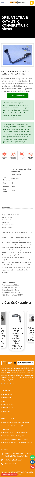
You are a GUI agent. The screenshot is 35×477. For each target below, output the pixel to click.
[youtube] (13, 384)
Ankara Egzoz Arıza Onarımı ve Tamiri (15, 439)
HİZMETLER (7, 398)
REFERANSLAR (8, 408)
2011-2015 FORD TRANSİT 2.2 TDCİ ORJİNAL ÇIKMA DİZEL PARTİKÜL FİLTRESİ (9, 339)
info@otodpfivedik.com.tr (13, 460)
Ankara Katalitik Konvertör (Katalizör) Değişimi (15, 427)
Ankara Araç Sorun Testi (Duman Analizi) (16, 432)
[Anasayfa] (17, 2)
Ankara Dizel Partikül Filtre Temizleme (16, 423)
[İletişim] (32, 3)
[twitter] (4, 384)
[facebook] (1, 384)
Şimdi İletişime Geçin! (10, 475)
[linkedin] (7, 384)
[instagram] (10, 384)
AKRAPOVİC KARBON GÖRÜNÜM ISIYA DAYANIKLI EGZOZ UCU (26, 334)
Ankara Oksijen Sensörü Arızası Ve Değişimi (17, 442)
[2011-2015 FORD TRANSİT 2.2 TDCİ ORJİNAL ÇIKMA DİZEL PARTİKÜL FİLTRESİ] (8, 318)
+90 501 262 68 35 (10, 464)
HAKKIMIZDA (7, 394)
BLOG (5, 401)
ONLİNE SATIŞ (8, 405)
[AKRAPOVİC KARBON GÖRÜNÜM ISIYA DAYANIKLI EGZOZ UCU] (26, 318)
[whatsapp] (32, 457)
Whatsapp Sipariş (18, 95)
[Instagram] (32, 462)
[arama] (32, 467)
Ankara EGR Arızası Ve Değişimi (13, 436)
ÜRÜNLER (6, 411)
